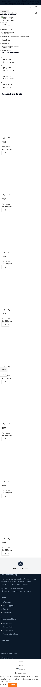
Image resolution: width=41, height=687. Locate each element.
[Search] (30, 7)
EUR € (4, 374)
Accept (12, 685)
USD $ (4, 369)
